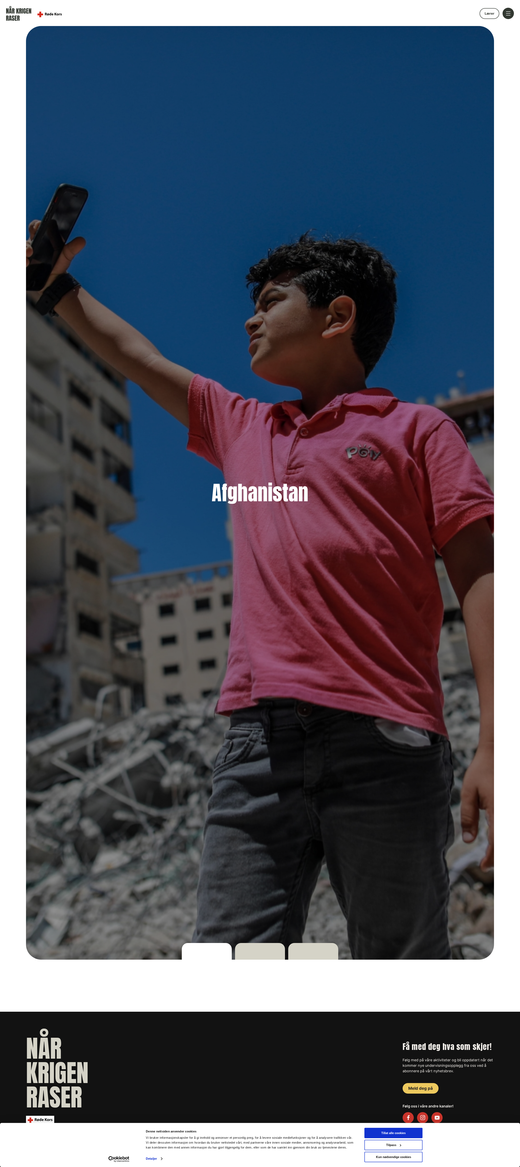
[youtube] (437, 1118)
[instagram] (423, 1118)
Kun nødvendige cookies (393, 1157)
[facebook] (408, 1118)
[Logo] (36, 13)
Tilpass (391, 1145)
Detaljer (151, 1158)
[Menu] (508, 13)
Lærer (489, 13)
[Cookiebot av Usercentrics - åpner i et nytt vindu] (119, 1159)
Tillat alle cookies (393, 1133)
